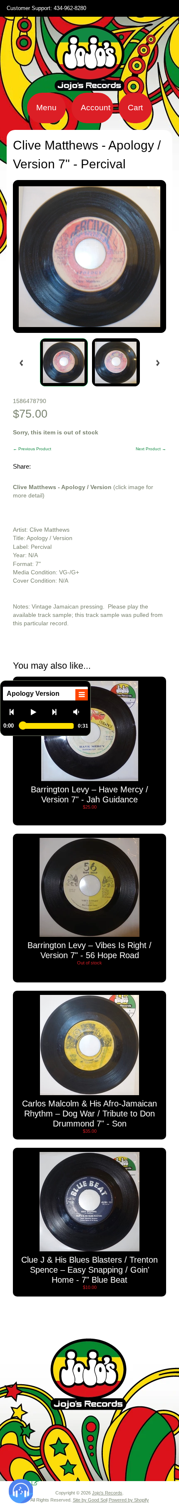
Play (36, 711)
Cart (135, 107)
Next (58, 711)
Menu (46, 107)
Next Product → (151, 448)
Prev (15, 711)
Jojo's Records (107, 1492)
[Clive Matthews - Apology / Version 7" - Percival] (64, 362)
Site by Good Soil (90, 1499)
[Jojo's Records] (89, 87)
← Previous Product (32, 448)
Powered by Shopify (129, 1499)
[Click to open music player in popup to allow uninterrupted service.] (35, 1483)
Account (95, 107)
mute (79, 711)
